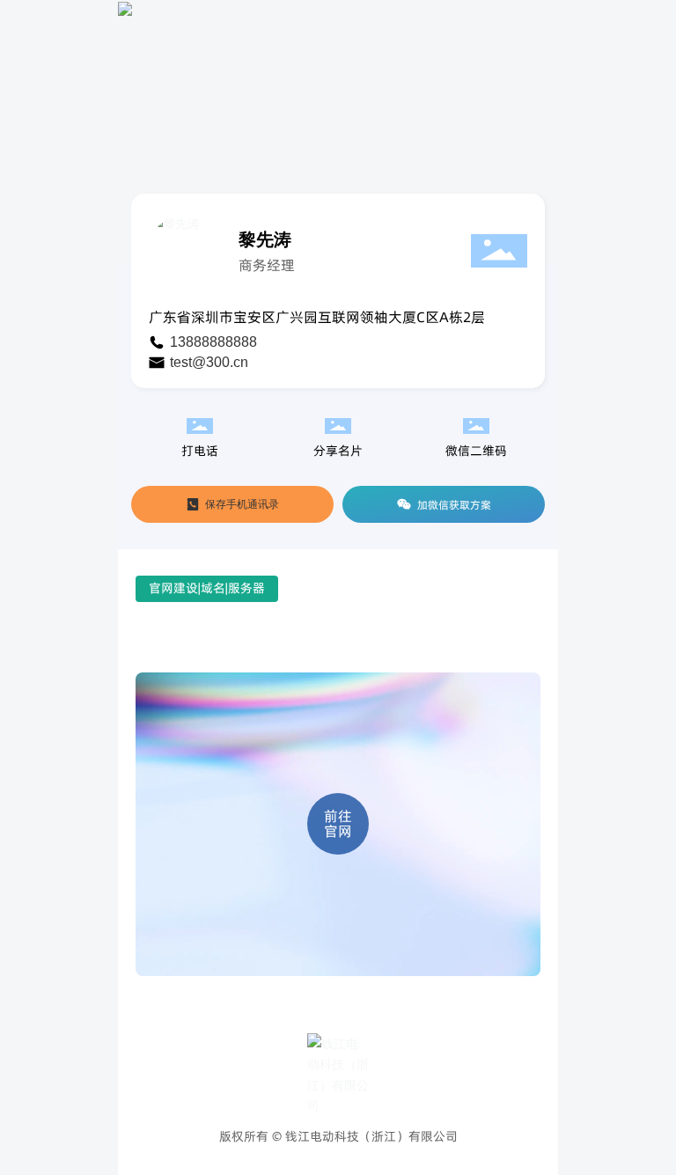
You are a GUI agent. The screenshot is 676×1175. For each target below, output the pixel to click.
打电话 (199, 450)
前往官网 (338, 824)
